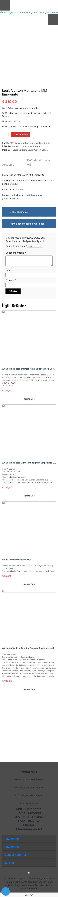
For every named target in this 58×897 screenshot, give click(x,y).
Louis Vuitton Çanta (40, 143)
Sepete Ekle (21, 134)
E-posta (10, 280)
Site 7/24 (29, 895)
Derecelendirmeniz (16, 246)
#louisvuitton (19, 146)
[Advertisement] (29, 724)
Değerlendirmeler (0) (38, 162)
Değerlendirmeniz (15, 252)
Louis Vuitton (22, 143)
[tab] (13, 165)
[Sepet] (5, 891)
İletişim (9, 862)
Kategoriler (11, 838)
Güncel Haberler (15, 854)
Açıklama (8, 164)
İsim (8, 270)
